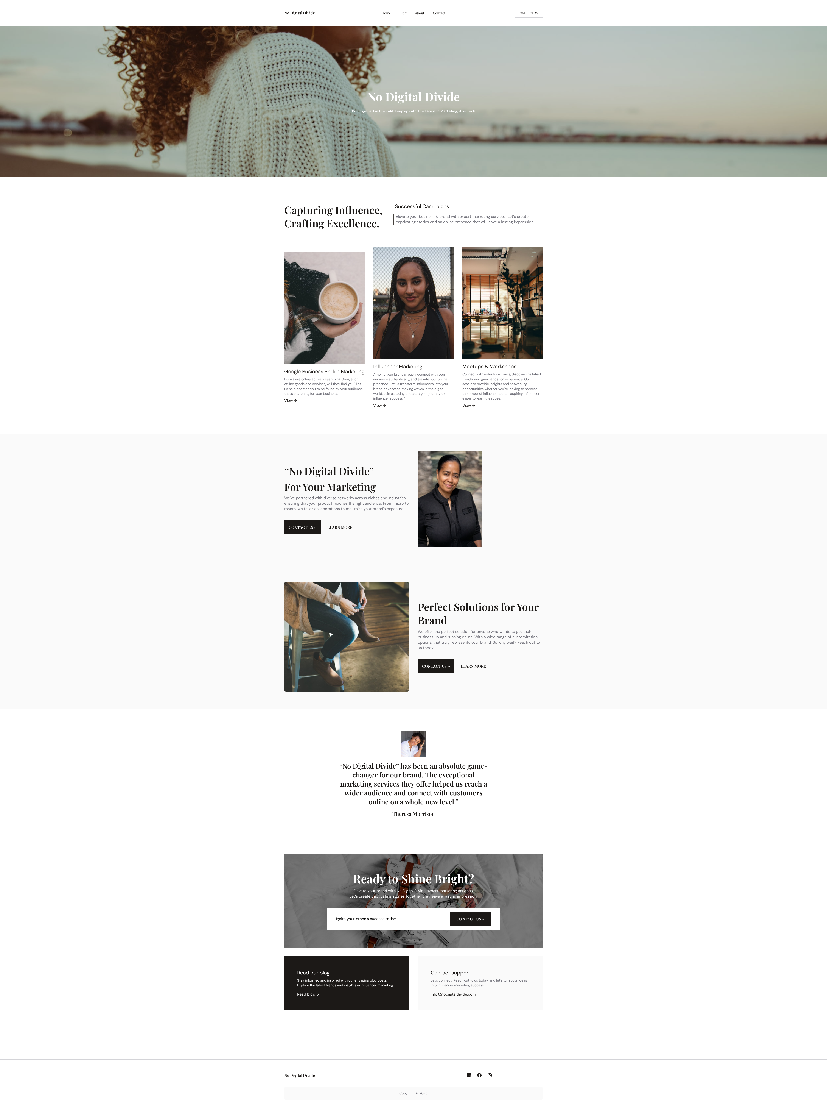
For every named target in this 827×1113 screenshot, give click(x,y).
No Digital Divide (299, 13)
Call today (529, 13)
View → (290, 400)
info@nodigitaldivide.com (453, 994)
